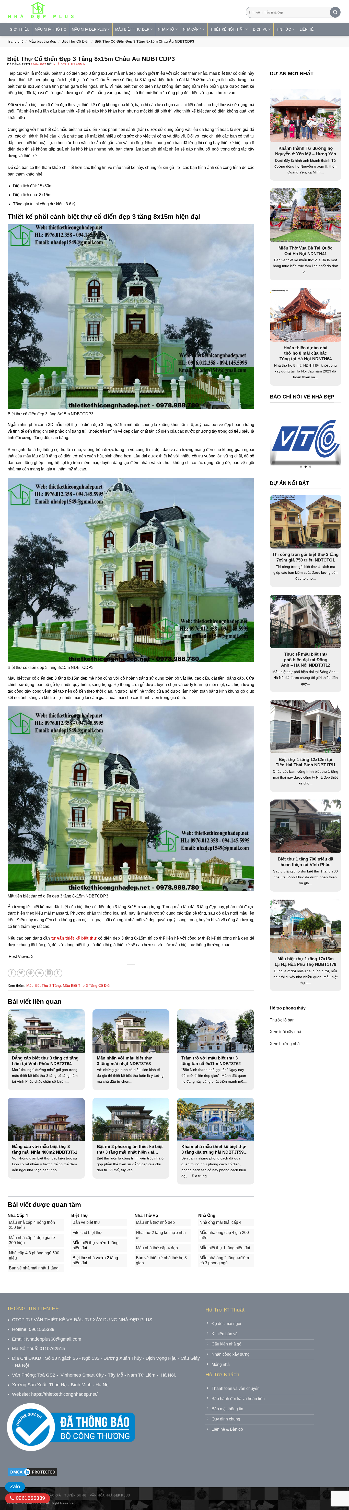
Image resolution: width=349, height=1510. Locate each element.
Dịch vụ (260, 29)
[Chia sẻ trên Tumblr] (58, 973)
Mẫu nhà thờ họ (50, 29)
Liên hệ (306, 29)
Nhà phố (166, 29)
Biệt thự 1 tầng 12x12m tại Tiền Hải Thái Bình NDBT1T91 (305, 762)
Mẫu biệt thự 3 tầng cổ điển (87, 985)
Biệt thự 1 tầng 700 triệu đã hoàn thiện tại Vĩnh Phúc (305, 862)
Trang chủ (15, 41)
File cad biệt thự (87, 1232)
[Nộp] (335, 12)
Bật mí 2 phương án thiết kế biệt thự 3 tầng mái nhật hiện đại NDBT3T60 (130, 1149)
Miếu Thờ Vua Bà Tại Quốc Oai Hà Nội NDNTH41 (305, 251)
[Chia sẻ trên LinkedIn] (49, 973)
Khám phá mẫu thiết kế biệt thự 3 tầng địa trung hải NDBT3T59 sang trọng (213, 1149)
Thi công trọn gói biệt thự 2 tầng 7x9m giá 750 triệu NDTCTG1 (305, 557)
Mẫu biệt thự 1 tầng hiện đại (225, 1248)
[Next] (327, 440)
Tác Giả (54, 1495)
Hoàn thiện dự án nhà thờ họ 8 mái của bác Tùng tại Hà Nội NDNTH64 (306, 353)
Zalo (15, 1486)
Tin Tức (283, 29)
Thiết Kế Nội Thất (227, 29)
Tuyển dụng (75, 1495)
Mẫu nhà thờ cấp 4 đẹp (157, 1248)
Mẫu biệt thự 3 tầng (43, 985)
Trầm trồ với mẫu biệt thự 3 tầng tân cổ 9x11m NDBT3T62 (211, 1061)
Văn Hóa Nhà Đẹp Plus (110, 1495)
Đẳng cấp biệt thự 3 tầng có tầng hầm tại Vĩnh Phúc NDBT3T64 (45, 1061)
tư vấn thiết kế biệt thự (74, 938)
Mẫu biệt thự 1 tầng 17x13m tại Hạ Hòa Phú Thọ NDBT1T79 (305, 961)
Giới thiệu (19, 29)
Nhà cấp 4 (192, 29)
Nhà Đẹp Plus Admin (69, 64)
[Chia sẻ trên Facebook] (12, 973)
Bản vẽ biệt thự (86, 1222)
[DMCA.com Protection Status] (32, 1471)
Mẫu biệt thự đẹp (42, 41)
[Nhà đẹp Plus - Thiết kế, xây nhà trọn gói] (74, 11)
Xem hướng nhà (285, 1044)
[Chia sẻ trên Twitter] (21, 973)
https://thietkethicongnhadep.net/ (64, 1394)
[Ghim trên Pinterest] (30, 973)
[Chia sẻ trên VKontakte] (39, 973)
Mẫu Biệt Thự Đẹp (132, 29)
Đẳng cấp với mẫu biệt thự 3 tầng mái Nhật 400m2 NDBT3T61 (44, 1149)
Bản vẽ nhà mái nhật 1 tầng (34, 1268)
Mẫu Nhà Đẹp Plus (89, 29)
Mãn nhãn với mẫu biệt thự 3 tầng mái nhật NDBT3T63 (124, 1061)
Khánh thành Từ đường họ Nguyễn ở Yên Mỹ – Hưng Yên (305, 151)
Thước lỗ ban (282, 1020)
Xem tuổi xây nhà (285, 1032)
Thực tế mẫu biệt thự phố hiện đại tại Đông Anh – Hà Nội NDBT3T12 (305, 660)
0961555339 (29, 1498)
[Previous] (284, 440)
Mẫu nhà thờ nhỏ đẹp (155, 1222)
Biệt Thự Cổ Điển (75, 41)
